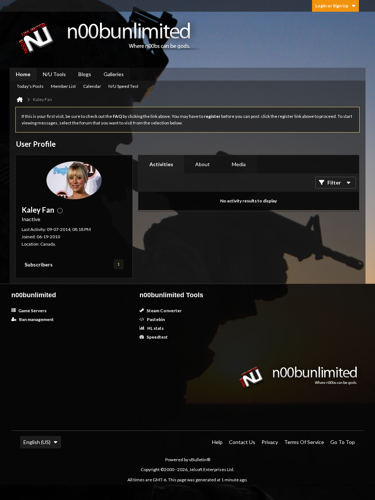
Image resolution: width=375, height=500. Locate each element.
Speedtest (157, 337)
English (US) (37, 442)
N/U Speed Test (123, 86)
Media (239, 164)
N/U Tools (54, 74)
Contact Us (242, 442)
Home (23, 74)
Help (217, 442)
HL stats (155, 328)
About (202, 164)
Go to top (342, 442)
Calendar (92, 86)
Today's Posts (30, 86)
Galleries (114, 74)
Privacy (269, 442)
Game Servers (32, 310)
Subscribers (39, 264)
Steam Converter (164, 310)
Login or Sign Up (331, 5)
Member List (63, 86)
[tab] (161, 164)
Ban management (36, 319)
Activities (161, 164)
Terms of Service (304, 442)
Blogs (84, 74)
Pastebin (155, 319)
